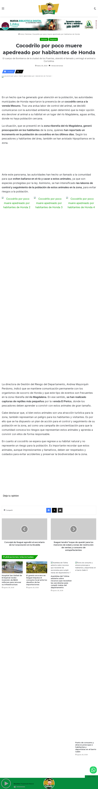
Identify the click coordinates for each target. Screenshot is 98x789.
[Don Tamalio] (49, 8)
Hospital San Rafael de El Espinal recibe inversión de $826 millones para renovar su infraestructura (12, 577)
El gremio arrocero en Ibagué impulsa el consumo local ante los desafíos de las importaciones (36, 577)
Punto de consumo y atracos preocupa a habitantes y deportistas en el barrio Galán (85, 744)
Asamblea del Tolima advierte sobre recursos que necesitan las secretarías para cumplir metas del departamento (61, 579)
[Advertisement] (49, 85)
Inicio (22, 32)
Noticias (28, 32)
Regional (53, 37)
